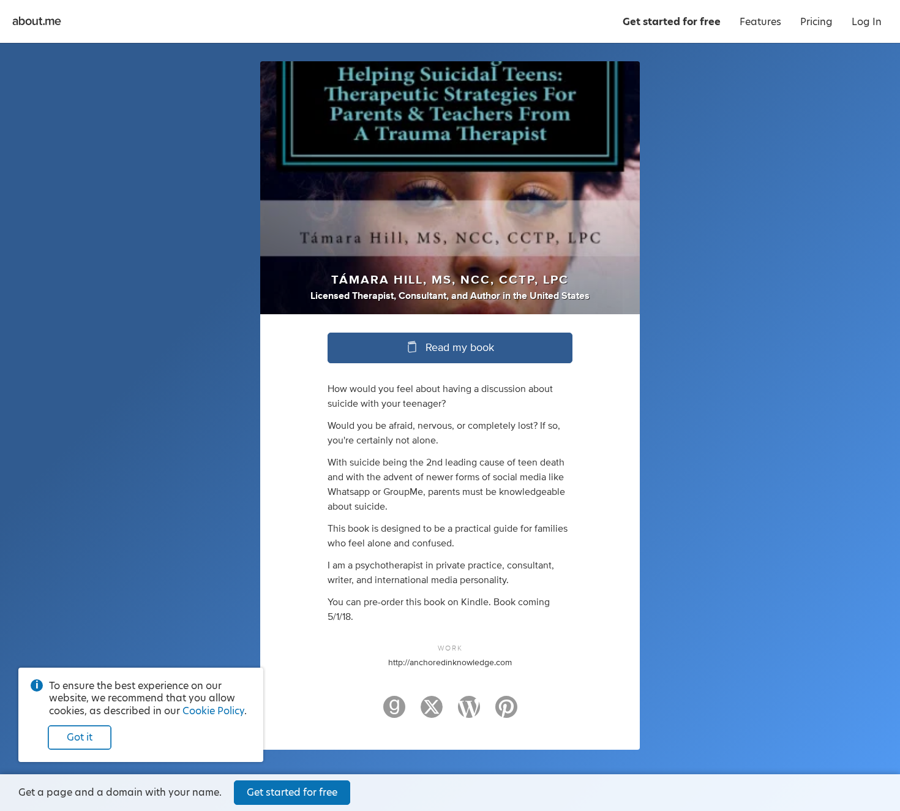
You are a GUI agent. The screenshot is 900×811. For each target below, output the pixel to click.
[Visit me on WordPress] (469, 712)
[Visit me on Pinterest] (506, 712)
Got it (79, 737)
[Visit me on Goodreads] (394, 712)
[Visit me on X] (432, 712)
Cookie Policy (213, 711)
